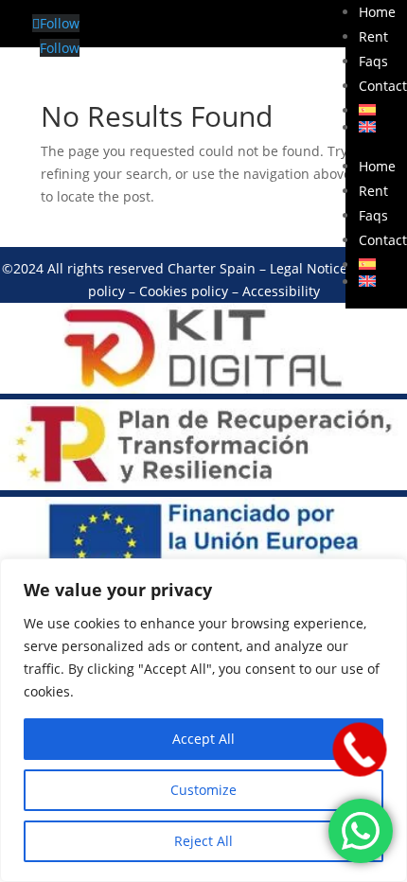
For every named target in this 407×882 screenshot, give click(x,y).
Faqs (373, 61)
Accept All (203, 739)
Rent (373, 36)
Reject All (203, 841)
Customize (203, 790)
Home (377, 12)
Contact (383, 86)
